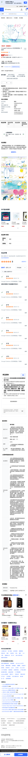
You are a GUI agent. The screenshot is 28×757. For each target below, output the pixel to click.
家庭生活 (3, 653)
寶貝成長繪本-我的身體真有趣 (8, 707)
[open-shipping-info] (13, 63)
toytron (12, 667)
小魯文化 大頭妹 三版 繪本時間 (8, 692)
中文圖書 (16, 18)
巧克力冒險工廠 (15, 676)
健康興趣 (21, 651)
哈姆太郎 (17, 674)
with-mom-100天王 (20, 663)
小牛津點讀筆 (17, 672)
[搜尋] (25, 14)
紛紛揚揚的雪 (5, 686)
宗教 (2, 655)
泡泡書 (2, 665)
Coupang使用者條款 (21, 718)
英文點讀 (8, 676)
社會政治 (12, 653)
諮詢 (23, 375)
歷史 (16, 653)
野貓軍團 (12, 663)
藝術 (20, 653)
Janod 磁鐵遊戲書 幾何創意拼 (8, 684)
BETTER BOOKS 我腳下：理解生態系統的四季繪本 (13, 711)
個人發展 (10, 651)
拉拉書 (17, 667)
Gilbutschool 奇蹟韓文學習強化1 (9, 690)
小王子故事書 (4, 670)
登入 (17, 6)
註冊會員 (21, 6)
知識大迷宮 (22, 674)
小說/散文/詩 (3, 651)
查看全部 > (16, 595)
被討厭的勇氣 (4, 672)
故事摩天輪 (16, 670)
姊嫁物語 (10, 670)
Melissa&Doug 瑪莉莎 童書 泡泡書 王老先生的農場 (13, 709)
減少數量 (11, 83)
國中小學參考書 (19, 655)
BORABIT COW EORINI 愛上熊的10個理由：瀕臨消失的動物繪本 (13, 698)
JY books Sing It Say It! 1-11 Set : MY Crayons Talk (13, 694)
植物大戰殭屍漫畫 (5, 663)
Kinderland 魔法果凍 (6, 696)
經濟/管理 (15, 651)
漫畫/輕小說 (7, 655)
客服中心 (25, 6)
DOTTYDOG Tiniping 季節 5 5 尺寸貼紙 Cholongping (13, 688)
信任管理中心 (11, 720)
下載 (25, 2)
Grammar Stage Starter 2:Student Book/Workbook (12, 705)
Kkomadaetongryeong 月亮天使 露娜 (10, 701)
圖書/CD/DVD (9, 18)
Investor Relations (11, 718)
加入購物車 (7, 754)
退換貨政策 (3, 720)
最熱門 (3, 267)
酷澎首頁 (3, 18)
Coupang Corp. (11, 66)
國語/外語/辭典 (4, 657)
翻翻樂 (18, 665)
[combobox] (21, 267)
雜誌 (7, 653)
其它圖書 (21, 18)
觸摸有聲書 (8, 665)
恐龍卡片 (11, 674)
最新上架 (8, 267)
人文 (23, 653)
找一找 (2, 678)
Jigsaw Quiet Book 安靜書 (7, 700)
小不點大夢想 (23, 670)
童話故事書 (10, 672)
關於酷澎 (3, 718)
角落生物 (7, 667)
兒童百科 (24, 665)
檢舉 (22, 411)
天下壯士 (3, 676)
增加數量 (2, 83)
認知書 (2, 667)
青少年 (12, 655)
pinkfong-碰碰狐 (4, 674)
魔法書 (21, 676)
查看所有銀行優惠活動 (12, 78)
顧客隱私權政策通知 (20, 720)
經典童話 (14, 665)
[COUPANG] (5, 735)
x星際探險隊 (8, 678)
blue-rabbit (22, 667)
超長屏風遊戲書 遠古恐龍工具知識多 (10, 703)
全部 (3, 13)
